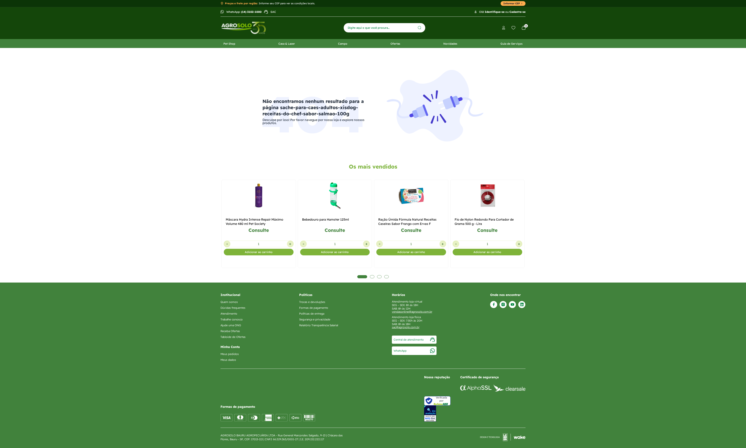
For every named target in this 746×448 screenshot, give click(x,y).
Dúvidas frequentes (232, 308)
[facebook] (493, 304)
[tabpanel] (259, 246)
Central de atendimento (409, 339)
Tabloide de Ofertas (233, 337)
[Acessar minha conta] (503, 28)
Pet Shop (229, 43)
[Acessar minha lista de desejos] (513, 28)
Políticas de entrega (311, 313)
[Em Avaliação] (430, 413)
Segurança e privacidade (314, 319)
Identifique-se (495, 12)
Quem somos (229, 302)
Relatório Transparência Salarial (318, 325)
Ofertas (395, 43)
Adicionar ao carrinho (259, 252)
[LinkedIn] (522, 304)
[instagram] (503, 304)
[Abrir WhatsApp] (736, 438)
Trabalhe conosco (231, 319)
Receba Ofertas (230, 331)
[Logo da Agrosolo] (243, 28)
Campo (342, 43)
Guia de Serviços (511, 43)
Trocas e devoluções (312, 302)
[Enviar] (419, 27)
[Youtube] (512, 304)
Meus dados (228, 360)
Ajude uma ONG (230, 325)
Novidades (450, 43)
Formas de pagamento (313, 308)
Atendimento (228, 313)
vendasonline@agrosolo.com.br (412, 311)
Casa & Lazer (286, 43)
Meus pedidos (229, 354)
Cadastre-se (517, 12)
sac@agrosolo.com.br (405, 327)
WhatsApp (400, 350)
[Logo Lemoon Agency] (503, 437)
